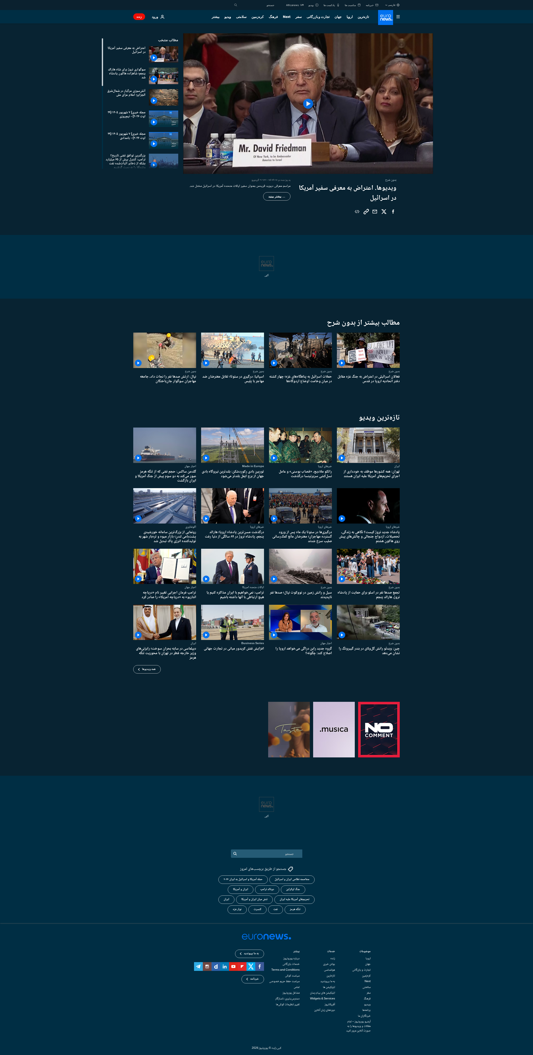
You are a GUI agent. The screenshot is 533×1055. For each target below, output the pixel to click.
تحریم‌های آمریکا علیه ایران (294, 899)
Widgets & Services (322, 998)
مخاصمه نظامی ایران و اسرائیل (292, 879)
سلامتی (241, 17)
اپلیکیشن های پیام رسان (322, 992)
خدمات (331, 952)
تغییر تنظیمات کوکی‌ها (288, 1004)
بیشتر (296, 952)
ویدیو (227, 17)
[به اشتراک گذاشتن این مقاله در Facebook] (393, 211)
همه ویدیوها (149, 669)
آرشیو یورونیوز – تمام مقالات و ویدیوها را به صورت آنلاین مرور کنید (358, 1026)
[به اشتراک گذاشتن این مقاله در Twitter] (384, 211)
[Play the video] (308, 103)
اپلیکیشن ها (329, 987)
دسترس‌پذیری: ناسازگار (287, 998)
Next (286, 17)
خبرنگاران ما (364, 1016)
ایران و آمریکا (240, 889)
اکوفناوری (190, 527)
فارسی (391, 4)
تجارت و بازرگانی (318, 17)
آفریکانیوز (330, 1004)
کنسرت (257, 909)
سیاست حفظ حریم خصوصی (284, 981)
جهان (338, 17)
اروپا (350, 17)
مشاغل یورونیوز (291, 992)
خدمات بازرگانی (291, 964)
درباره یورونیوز (291, 958)
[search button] (235, 5)
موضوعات (365, 952)
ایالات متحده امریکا (253, 587)
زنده (139, 16)
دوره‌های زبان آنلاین (324, 1010)
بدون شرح (394, 371)
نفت (275, 909)
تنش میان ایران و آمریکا (254, 899)
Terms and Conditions (285, 970)
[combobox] (256, 5)
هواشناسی (329, 970)
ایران (397, 466)
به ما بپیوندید (327, 981)
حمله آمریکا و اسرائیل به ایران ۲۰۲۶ (243, 879)
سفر (298, 17)
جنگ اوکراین (293, 889)
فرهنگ (273, 17)
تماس (297, 987)
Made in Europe (253, 466)
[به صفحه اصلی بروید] (385, 17)
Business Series (252, 643)
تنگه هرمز (295, 909)
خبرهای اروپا (325, 466)
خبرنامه (254, 979)
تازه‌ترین (363, 17)
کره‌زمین (258, 17)
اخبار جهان (190, 466)
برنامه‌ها (366, 1010)
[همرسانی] (374, 211)
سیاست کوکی (292, 975)
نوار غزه (237, 909)
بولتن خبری (329, 964)
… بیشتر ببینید (276, 196)
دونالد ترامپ (267, 889)
